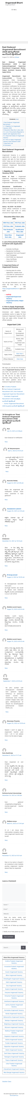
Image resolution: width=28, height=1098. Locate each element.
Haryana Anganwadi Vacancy (14, 992)
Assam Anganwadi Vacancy (14, 972)
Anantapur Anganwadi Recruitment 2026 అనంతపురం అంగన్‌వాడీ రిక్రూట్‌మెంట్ (11, 399)
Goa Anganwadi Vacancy (14, 985)
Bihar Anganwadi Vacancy (14, 975)
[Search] (23, 948)
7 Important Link (8, 143)
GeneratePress (14, 1095)
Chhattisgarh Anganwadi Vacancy (14, 979)
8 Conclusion (7, 145)
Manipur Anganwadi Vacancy (14, 1020)
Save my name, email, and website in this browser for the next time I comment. (15, 919)
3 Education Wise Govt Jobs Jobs (13, 130)
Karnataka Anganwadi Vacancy (14, 1010)
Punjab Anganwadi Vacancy (14, 1043)
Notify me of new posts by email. (14, 931)
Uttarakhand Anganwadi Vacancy (14, 1069)
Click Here (19, 353)
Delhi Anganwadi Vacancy (14, 982)
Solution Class (6, 1081)
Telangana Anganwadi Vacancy (14, 1057)
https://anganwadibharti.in (10, 288)
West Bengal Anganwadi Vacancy (14, 1072)
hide (17, 119)
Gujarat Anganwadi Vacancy (14, 989)
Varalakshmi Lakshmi (14, 509)
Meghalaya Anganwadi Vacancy (14, 1024)
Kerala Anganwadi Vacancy (14, 1013)
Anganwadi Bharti (14, 3)
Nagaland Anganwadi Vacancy (14, 1036)
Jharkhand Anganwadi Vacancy (14, 1001)
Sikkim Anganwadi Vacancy (14, 1050)
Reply (6, 441)
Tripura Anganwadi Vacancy (14, 1060)
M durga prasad (12, 575)
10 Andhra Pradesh (10, 386)
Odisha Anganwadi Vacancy (14, 1039)
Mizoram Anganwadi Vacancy (14, 1027)
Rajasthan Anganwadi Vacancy (14, 1046)
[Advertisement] (14, 27)
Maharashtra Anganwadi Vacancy (14, 1017)
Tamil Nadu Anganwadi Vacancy (14, 1053)
